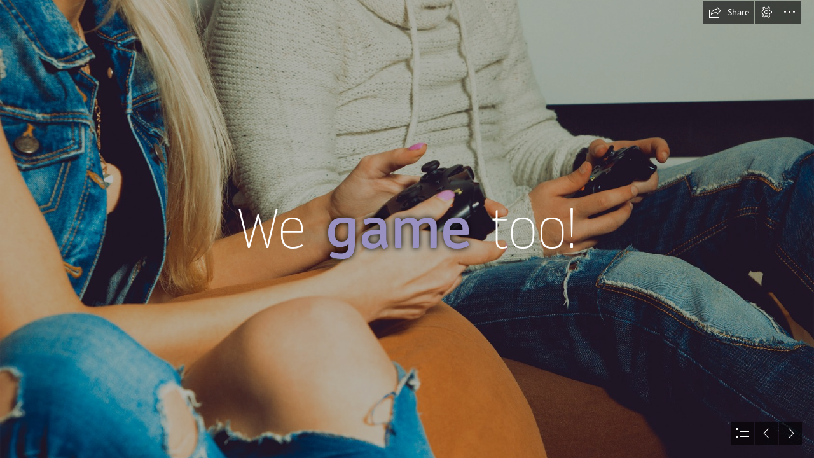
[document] (407, 229)
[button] (728, 12)
